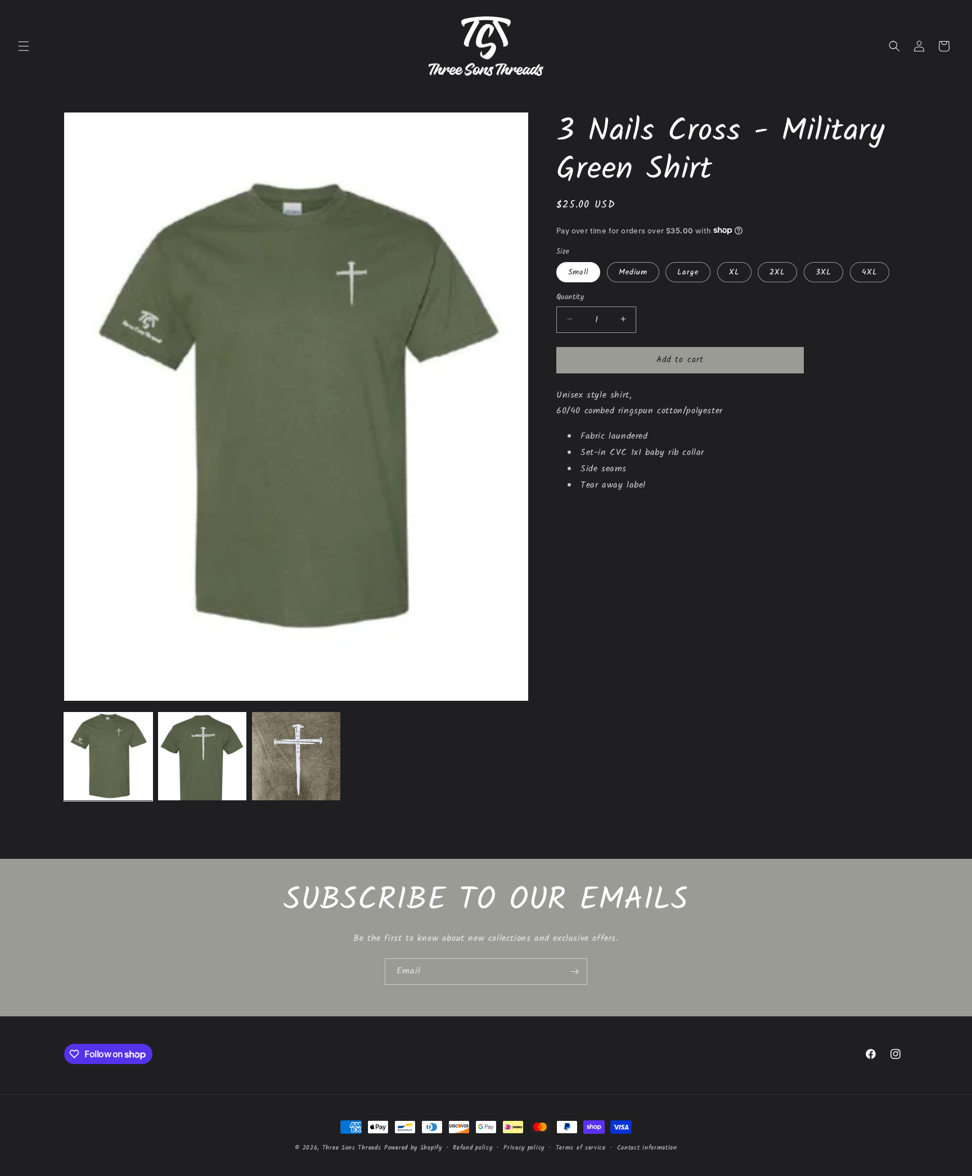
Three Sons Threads (351, 1148)
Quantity (570, 297)
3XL (823, 271)
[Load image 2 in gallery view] (202, 756)
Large (688, 271)
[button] (23, 46)
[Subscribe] (574, 971)
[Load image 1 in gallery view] (108, 756)
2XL (777, 271)
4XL (870, 271)
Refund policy (472, 1148)
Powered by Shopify (413, 1148)
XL (734, 271)
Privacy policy (523, 1148)
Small (578, 271)
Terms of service (581, 1148)
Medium (633, 271)
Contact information (647, 1148)
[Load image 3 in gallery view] (296, 756)
